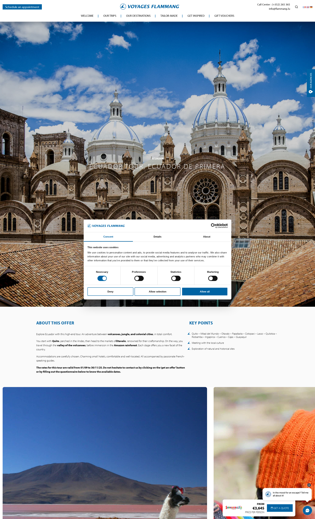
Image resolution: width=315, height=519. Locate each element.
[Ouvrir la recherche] (296, 7)
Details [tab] (158, 236)
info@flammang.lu (279, 8)
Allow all (205, 291)
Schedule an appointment (22, 7)
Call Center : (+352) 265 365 (273, 4)
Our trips (109, 16)
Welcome (87, 16)
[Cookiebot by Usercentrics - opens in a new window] (213, 225)
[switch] (139, 278)
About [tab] (206, 236)
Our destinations (138, 16)
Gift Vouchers (224, 16)
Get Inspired (196, 16)
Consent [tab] (108, 236)
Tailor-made (169, 16)
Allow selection (157, 291)
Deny (110, 291)
